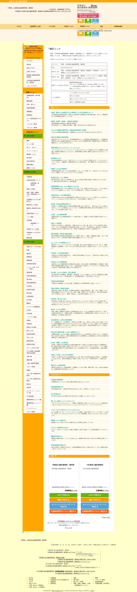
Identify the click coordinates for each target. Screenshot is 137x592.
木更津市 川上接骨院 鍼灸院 (59, 253)
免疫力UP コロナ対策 (34, 246)
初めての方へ (31, 68)
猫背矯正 (30, 115)
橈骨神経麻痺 (31, 334)
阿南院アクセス (85, 26)
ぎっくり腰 (30, 144)
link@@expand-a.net (75, 82)
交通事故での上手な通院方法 (60, 580)
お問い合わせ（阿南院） (36, 585)
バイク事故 (30, 217)
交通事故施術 (118, 26)
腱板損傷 (29, 360)
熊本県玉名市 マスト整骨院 (59, 177)
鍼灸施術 (30, 101)
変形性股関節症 (31, 276)
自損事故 (29, 220)
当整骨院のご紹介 (35, 26)
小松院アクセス (68, 26)
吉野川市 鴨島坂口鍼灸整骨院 (59, 137)
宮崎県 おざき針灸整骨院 (59, 168)
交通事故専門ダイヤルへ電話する (63, 511)
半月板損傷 (30, 396)
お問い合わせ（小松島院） (37, 587)
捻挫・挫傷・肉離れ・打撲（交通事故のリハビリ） (34, 194)
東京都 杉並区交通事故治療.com (61, 204)
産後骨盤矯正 (31, 108)
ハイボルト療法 (32, 124)
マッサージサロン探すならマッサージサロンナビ (65, 410)
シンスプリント (31, 408)
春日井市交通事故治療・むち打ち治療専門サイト (65, 332)
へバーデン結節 (31, 317)
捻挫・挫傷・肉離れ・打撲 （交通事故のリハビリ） (82, 584)
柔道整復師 (60, 9)
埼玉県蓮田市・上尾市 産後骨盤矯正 (61, 320)
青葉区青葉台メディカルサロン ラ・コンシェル (65, 147)
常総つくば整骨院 (56, 223)
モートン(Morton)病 (33, 348)
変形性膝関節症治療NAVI (58, 445)
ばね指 (29, 310)
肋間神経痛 (30, 341)
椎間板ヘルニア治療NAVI (58, 420)
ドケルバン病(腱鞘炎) (33, 306)
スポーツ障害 (31, 366)
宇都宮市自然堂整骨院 (57, 281)
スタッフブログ (32, 86)
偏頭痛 (29, 253)
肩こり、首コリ (31, 147)
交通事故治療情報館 (57, 379)
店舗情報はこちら (71, 490)
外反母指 (29, 313)
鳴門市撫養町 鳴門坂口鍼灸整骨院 (61, 234)
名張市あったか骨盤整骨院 (59, 262)
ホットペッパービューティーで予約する (63, 505)
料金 (101, 26)
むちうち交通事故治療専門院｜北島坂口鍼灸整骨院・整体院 (68, 130)
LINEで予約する (63, 495)
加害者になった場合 (33, 229)
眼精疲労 (29, 257)
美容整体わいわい (56, 158)
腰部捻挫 (29, 238)
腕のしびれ (30, 330)
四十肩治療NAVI (56, 394)
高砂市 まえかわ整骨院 (58, 309)
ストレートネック (32, 151)
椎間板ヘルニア (31, 154)
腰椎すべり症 (31, 168)
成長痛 (29, 387)
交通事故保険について (34, 180)
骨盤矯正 (30, 111)
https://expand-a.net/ (57, 590)
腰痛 (28, 140)
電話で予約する (63, 500)
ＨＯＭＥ (30, 61)
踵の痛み (29, 293)
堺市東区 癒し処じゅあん (59, 299)
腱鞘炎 (29, 303)
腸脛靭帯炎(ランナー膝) (34, 399)
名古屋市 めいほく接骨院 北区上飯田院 (63, 272)
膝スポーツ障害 (78, 581)
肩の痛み (29, 157)
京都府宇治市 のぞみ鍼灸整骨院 (61, 195)
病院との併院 (31, 189)
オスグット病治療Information (59, 427)
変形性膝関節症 (31, 282)
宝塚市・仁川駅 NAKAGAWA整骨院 (62, 354)
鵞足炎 (29, 384)
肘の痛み (29, 286)
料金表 (29, 64)
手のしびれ (30, 337)
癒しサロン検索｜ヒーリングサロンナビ (63, 401)
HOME (19, 26)
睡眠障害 (29, 260)
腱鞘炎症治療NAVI (56, 436)
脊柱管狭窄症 (31, 161)
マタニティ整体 (32, 127)
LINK (92, 590)
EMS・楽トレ (31, 104)
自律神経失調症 (31, 264)
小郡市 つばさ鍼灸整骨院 (59, 214)
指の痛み (29, 300)
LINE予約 (52, 26)
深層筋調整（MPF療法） (102, 583)
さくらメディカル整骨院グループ (61, 242)
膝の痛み (29, 279)
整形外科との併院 (32, 205)
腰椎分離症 (30, 164)
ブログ (31, 581)
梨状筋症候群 (31, 344)
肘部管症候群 (31, 289)
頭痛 (28, 250)
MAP (94, 11)
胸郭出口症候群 (31, 327)
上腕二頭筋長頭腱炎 (33, 363)
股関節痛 (29, 272)
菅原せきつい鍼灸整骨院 (58, 365)
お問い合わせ (31, 71)
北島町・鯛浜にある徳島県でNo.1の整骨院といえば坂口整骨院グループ (72, 112)
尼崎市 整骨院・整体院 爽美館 (60, 288)
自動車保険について (33, 213)
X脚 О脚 (29, 356)
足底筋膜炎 (30, 296)
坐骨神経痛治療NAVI (57, 386)
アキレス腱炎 (31, 411)
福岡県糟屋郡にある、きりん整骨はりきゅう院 (64, 186)
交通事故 (29, 177)
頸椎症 (29, 320)
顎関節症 (29, 324)
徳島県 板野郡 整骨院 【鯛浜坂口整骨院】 (64, 121)
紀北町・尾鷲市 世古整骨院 (59, 342)
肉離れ (29, 370)
